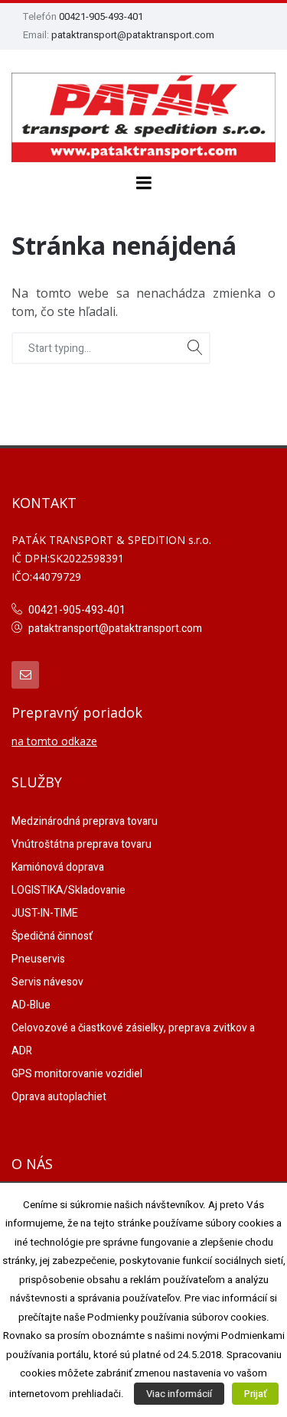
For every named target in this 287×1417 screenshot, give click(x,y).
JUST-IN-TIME (44, 913)
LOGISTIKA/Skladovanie (68, 890)
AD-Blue (31, 1005)
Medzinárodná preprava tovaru (84, 821)
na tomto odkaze (54, 741)
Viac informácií (179, 1393)
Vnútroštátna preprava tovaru (81, 844)
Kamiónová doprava (57, 867)
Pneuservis (38, 959)
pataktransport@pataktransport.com (132, 35)
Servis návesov (47, 982)
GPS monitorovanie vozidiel (76, 1074)
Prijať (255, 1393)
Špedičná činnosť (52, 936)
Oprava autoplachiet (58, 1097)
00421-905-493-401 (101, 16)
